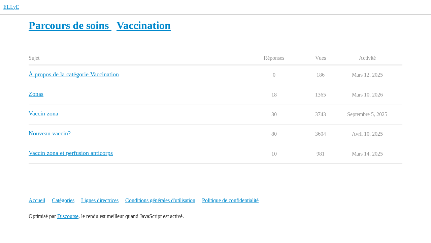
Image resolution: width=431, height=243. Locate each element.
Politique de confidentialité (230, 200)
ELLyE (11, 7)
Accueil (37, 200)
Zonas (36, 93)
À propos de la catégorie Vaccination (74, 74)
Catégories (63, 200)
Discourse (67, 216)
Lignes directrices (100, 200)
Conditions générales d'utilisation (160, 200)
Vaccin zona (43, 113)
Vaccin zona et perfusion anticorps (71, 153)
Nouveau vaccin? (50, 133)
